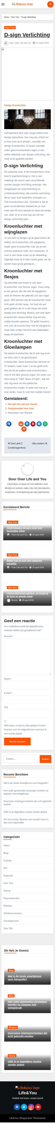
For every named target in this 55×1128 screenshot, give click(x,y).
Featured (8, 875)
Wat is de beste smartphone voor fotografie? (26, 783)
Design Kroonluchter (15, 105)
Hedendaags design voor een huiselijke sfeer (24, 530)
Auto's (7, 845)
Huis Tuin (10, 27)
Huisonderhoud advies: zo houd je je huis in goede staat (27, 595)
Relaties (8, 906)
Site (6, 707)
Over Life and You (23, 43)
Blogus (23, 1118)
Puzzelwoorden (12, 898)
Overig (7, 891)
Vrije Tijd (8, 928)
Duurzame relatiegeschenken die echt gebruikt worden (27, 1035)
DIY (5, 868)
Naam (8, 679)
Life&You (27, 1092)
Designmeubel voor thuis (21, 408)
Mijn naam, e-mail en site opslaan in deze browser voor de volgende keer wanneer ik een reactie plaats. (25, 729)
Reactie (8, 636)
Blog (6, 853)
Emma (15, 600)
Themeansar (39, 1118)
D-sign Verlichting (27, 35)
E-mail (8, 693)
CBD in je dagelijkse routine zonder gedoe (25, 812)
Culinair (8, 860)
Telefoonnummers (13, 913)
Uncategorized (11, 921)
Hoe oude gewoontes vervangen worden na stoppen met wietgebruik (27, 1004)
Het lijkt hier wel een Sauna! (22, 404)
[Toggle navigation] (3, 4)
